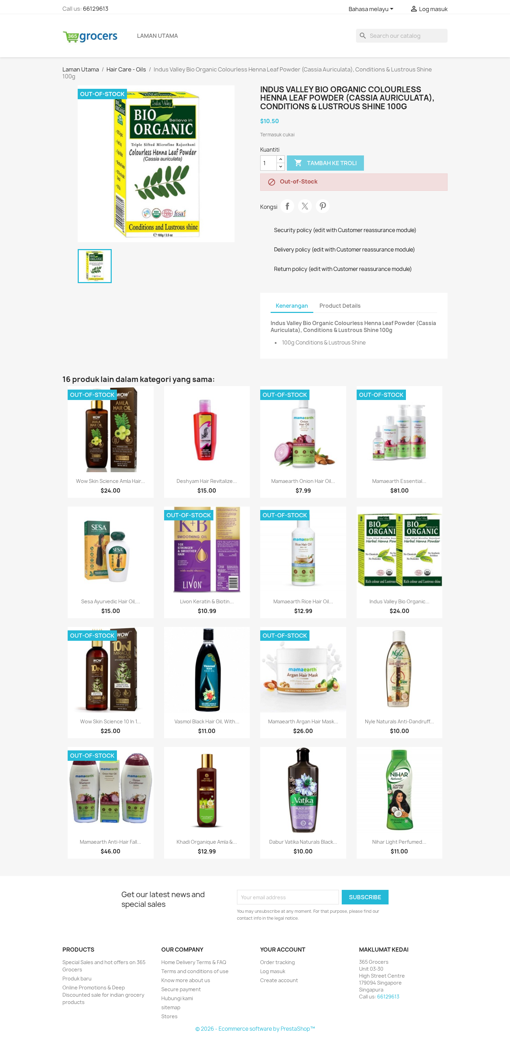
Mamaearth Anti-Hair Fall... (110, 842)
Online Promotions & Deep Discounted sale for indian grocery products (103, 994)
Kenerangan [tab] (292, 305)
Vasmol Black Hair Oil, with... (207, 721)
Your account (282, 949)
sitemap (170, 1007)
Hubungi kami (177, 998)
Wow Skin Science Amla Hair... (110, 481)
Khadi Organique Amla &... (207, 842)
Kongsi (287, 206)
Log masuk (272, 971)
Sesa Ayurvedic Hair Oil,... (110, 601)
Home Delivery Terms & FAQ (193, 962)
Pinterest (323, 206)
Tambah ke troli (325, 163)
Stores (169, 1016)
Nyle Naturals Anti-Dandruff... (399, 721)
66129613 (95, 8)
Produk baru (77, 978)
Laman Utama (157, 36)
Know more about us (185, 980)
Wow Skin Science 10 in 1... (110, 721)
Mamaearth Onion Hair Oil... (303, 481)
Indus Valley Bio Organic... (399, 601)
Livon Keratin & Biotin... (207, 601)
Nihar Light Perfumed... (399, 842)
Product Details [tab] (340, 305)
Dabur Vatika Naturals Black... (303, 842)
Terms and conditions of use (195, 971)
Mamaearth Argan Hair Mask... (303, 721)
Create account (279, 980)
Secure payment (181, 989)
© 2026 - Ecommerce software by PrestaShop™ (255, 1028)
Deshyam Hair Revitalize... (207, 481)
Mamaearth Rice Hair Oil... (303, 601)
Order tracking (277, 962)
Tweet (305, 206)
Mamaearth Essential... (399, 481)
